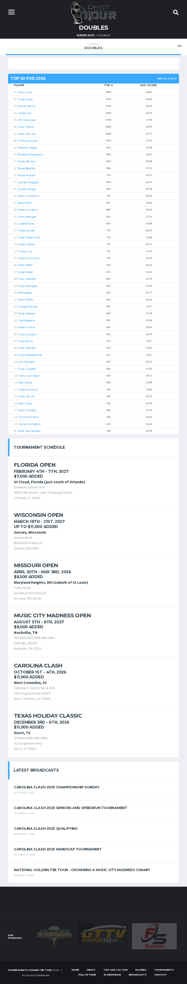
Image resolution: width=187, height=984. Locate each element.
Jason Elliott (26, 299)
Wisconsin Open (38, 515)
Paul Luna (25, 92)
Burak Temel (26, 106)
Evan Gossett (27, 369)
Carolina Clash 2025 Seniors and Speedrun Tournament (70, 808)
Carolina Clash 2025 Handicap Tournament (58, 849)
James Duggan (28, 182)
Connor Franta (29, 417)
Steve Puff (24, 203)
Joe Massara (27, 320)
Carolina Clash (38, 665)
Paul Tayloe (26, 126)
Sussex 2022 (85, 35)
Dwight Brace (27, 306)
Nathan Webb (27, 147)
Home (75, 969)
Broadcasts (138, 974)
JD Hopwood (27, 120)
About (91, 969)
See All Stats (167, 78)
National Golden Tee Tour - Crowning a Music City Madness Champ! (82, 870)
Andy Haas (25, 99)
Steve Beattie (26, 168)
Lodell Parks (26, 223)
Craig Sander (26, 230)
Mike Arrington (28, 209)
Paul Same (25, 341)
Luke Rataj (25, 272)
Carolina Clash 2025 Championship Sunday (57, 787)
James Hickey (27, 189)
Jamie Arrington (30, 424)
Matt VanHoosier (29, 431)
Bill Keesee (24, 292)
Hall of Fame (87, 974)
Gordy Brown (26, 161)
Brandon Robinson (30, 154)
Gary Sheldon (27, 279)
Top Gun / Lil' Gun (115, 969)
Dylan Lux (25, 251)
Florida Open (35, 465)
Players (140, 969)
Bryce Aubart (27, 175)
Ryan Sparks (26, 313)
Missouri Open (36, 565)
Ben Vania (25, 382)
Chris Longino (27, 334)
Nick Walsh (25, 265)
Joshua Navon (28, 389)
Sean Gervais (26, 134)
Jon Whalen (27, 362)
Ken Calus (25, 403)
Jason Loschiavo (28, 196)
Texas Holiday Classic (48, 715)
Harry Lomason (29, 375)
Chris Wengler (27, 217)
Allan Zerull (26, 396)
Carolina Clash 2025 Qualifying (45, 828)
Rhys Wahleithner (30, 355)
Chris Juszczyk (28, 140)
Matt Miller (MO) (29, 237)
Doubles (93, 46)
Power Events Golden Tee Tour (30, 970)
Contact (160, 974)
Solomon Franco (29, 258)
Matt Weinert (27, 348)
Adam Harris (26, 327)
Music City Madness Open (52, 615)
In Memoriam (112, 974)
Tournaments (164, 969)
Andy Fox (25, 113)
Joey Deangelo (28, 286)
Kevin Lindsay (27, 410)
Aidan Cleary (26, 244)
